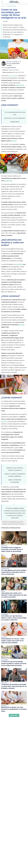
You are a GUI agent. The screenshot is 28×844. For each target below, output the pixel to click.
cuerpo (14, 141)
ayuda (21, 324)
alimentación (20, 85)
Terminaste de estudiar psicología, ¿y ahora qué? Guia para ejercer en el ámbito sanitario (14, 686)
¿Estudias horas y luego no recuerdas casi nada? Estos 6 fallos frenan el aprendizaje (12, 549)
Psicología (4, 545)
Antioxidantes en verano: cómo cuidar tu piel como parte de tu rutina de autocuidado (12, 640)
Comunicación (5, 568)
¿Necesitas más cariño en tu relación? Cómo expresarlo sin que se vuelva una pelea (14, 595)
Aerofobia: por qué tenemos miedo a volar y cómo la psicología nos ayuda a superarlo (13, 618)
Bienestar (3, 6)
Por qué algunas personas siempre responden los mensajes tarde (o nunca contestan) (13, 572)
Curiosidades (4, 614)
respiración (8, 180)
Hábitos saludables (11, 6)
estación (4, 421)
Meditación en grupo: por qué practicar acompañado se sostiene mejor (14, 709)
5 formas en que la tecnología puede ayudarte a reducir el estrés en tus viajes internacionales (13, 663)
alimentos (19, 264)
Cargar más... (14, 715)
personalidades (13, 75)
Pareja (3, 591)
